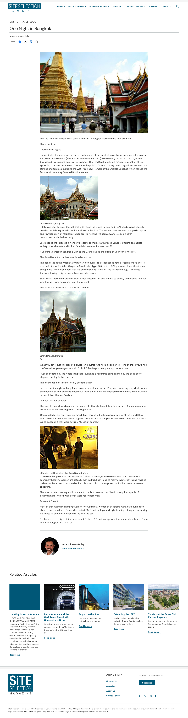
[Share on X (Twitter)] (25, 42)
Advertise (153, 6)
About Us (110, 691)
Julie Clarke (28, 711)
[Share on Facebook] (20, 42)
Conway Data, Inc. (53, 709)
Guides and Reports (98, 6)
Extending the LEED (124, 614)
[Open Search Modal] (177, 6)
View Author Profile (72, 548)
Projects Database (135, 6)
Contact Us (111, 681)
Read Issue (15, 654)
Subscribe (116, 6)
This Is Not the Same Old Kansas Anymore (162, 616)
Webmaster (103, 711)
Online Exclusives (76, 6)
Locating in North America (24, 614)
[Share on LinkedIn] (31, 42)
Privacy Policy (113, 695)
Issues (60, 6)
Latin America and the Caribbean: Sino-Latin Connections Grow (56, 617)
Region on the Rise (89, 614)
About (165, 6)
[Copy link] (37, 42)
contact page (63, 711)
